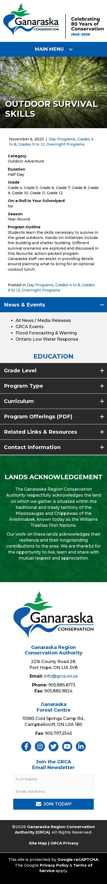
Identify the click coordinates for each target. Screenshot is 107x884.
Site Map (38, 843)
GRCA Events (30, 326)
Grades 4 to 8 (67, 285)
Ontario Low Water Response (47, 339)
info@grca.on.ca (61, 676)
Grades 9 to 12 (31, 144)
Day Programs (62, 139)
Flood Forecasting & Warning (46, 332)
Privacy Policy (54, 865)
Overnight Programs (65, 144)
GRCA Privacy (64, 843)
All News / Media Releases (43, 320)
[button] (53, 304)
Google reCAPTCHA (77, 859)
